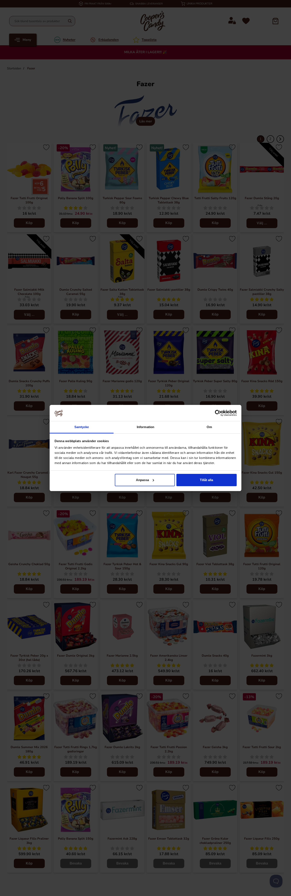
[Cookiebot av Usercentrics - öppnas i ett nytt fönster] (218, 413)
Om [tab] (209, 427)
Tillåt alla (206, 480)
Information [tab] (145, 427)
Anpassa (142, 480)
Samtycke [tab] (81, 427)
